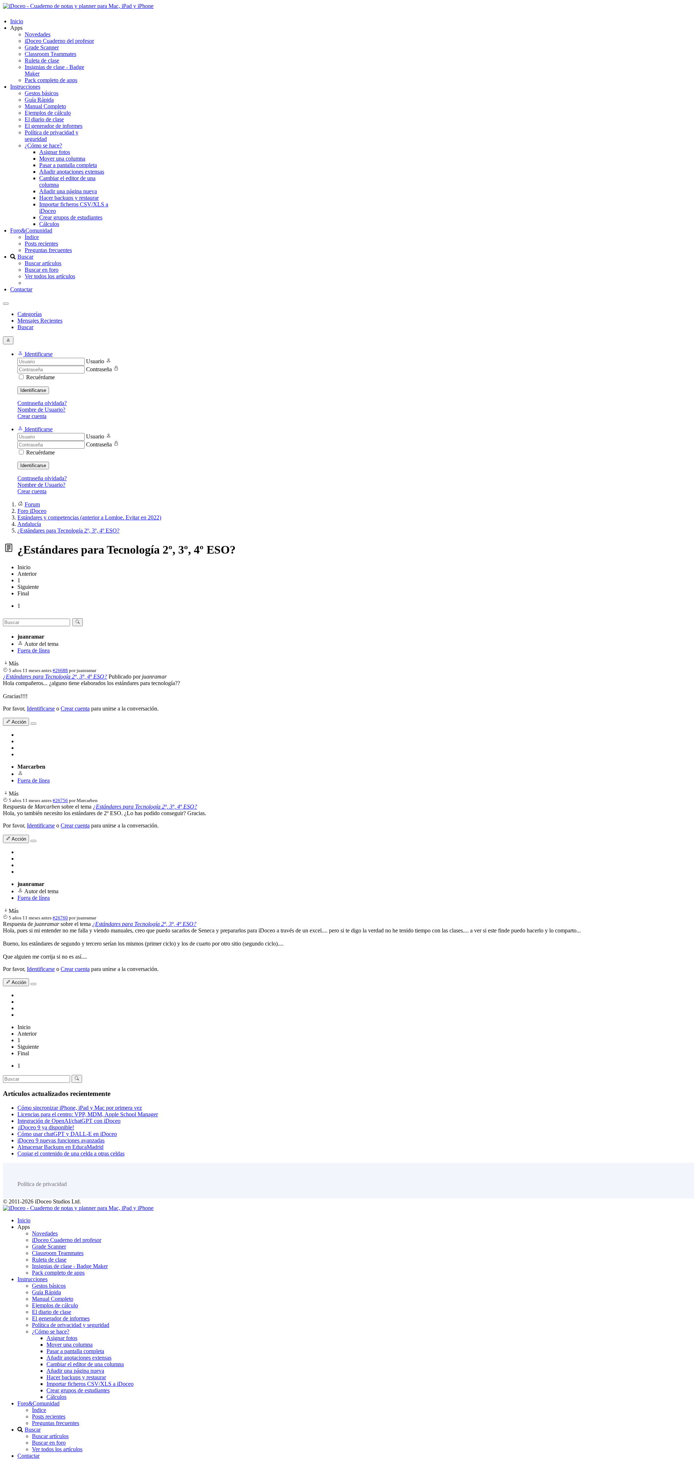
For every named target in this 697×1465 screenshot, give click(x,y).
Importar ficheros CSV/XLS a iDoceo (90, 1384)
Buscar (25, 257)
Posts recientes (41, 243)
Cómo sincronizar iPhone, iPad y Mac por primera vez (79, 1108)
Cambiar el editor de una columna (85, 1364)
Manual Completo (45, 106)
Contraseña (99, 369)
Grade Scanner (42, 47)
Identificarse (33, 390)
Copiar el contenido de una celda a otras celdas (71, 1153)
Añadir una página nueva (68, 191)
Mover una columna (62, 158)
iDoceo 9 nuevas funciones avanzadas (61, 1140)
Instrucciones (25, 87)
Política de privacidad (42, 1184)
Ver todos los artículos (50, 276)
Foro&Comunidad (31, 230)
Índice (32, 237)
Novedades (37, 34)
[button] (35, 354)
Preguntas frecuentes (48, 250)
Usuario (95, 361)
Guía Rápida (39, 100)
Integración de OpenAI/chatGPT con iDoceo (69, 1121)
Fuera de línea (33, 650)
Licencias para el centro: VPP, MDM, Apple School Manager (87, 1114)
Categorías (29, 314)
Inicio (16, 21)
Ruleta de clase (42, 60)
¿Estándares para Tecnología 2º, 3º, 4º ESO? (55, 676)
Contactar (21, 289)
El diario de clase (44, 119)
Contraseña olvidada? (42, 403)
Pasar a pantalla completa (68, 165)
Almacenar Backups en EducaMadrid (60, 1147)
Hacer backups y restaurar (69, 198)
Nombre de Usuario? (41, 409)
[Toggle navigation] (6, 304)
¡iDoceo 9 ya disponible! (45, 1127)
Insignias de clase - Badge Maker (70, 1266)
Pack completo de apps (51, 80)
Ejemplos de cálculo (48, 113)
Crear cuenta (31, 416)
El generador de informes (53, 126)
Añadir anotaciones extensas (71, 172)
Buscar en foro (41, 270)
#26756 (60, 800)
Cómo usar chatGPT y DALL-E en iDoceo (67, 1134)
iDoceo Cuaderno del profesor (59, 41)
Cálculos (49, 224)
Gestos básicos (41, 93)
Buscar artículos (43, 263)
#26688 (60, 670)
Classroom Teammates (50, 54)
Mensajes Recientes (39, 320)
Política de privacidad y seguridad (70, 1325)
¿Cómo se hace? (43, 145)
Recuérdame (40, 377)
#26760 (60, 917)
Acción (18, 722)
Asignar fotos (54, 152)
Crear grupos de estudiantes (70, 217)
